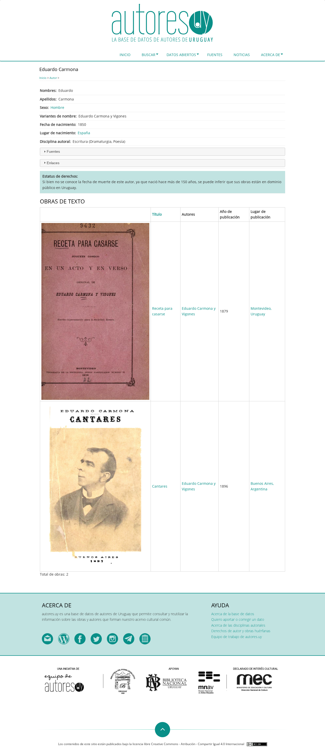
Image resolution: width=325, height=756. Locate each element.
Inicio (125, 54)
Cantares (159, 486)
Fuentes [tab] (53, 151)
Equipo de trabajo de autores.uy (236, 636)
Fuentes (214, 54)
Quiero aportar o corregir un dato (237, 619)
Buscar (148, 54)
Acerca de (270, 54)
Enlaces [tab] (53, 163)
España (84, 132)
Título (157, 214)
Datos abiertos (181, 54)
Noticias (242, 54)
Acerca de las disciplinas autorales (238, 625)
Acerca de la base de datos (232, 613)
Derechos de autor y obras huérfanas (240, 630)
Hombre (57, 107)
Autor (53, 78)
